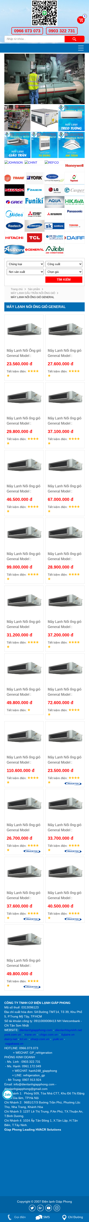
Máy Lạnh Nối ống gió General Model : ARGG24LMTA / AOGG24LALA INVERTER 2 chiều (64, 828)
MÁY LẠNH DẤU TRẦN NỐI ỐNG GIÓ (33, 293)
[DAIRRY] (75, 238)
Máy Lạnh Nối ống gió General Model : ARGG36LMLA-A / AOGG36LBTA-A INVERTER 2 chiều (64, 896)
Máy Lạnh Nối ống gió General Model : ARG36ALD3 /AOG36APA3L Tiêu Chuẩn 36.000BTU (64, 421)
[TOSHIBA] (75, 226)
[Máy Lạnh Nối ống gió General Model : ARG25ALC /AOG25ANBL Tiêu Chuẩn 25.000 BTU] (65, 330)
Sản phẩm (34, 289)
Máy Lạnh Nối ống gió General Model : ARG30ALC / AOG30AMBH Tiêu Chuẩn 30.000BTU (23, 421)
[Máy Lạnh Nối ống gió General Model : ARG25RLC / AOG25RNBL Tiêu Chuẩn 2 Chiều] (65, 533)
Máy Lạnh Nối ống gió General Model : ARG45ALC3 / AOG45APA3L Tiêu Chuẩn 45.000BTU (23, 489)
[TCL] (35, 238)
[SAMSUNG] (35, 226)
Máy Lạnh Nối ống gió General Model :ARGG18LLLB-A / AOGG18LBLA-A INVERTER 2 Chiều (23, 828)
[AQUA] (55, 202)
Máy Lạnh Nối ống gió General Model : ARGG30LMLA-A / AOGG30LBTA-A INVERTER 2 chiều (23, 896)
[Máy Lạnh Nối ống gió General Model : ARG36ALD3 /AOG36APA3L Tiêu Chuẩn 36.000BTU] (65, 397)
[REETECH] (15, 226)
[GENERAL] (35, 250)
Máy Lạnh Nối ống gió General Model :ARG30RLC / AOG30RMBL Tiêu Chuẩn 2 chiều (23, 625)
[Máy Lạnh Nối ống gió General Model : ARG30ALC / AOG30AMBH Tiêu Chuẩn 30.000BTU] (24, 397)
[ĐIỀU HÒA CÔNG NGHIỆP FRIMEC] (44, 118)
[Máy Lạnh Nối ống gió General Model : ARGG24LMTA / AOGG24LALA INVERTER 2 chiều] (65, 804)
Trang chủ (17, 289)
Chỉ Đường (75, 1217)
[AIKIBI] (55, 250)
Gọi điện (19, 1217)
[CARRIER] (55, 178)
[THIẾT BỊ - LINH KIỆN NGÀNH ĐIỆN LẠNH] (17, 118)
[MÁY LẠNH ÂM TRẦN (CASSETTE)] (71, 145)
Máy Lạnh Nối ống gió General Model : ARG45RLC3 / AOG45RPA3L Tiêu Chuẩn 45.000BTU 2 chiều (23, 692)
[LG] (55, 190)
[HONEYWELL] (75, 166)
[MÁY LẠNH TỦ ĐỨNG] (44, 145)
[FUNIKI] (35, 202)
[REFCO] (55, 162)
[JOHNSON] (15, 162)
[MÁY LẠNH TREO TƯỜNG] (71, 118)
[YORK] (35, 178)
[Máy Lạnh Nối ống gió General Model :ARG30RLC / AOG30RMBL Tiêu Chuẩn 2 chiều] (24, 601)
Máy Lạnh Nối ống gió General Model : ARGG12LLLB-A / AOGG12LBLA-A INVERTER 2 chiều (64, 760)
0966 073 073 (27, 30)
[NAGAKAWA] (75, 178)
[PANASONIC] (75, 214)
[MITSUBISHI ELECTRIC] (35, 214)
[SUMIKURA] (55, 226)
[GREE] (15, 202)
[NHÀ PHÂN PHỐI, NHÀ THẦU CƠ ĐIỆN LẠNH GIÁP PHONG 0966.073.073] (44, 13)
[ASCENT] (15, 250)
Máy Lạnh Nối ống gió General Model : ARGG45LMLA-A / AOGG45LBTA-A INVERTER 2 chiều (23, 963)
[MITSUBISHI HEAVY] (55, 214)
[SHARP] (15, 190)
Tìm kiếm (75, 39)
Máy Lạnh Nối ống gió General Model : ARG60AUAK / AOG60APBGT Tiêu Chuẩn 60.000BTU (64, 489)
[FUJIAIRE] (55, 238)
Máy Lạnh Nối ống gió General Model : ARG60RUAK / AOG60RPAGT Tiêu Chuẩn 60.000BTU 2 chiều (64, 692)
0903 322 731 (62, 30)
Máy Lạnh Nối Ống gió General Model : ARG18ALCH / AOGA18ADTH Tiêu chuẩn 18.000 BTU (24, 353)
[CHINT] (35, 162)
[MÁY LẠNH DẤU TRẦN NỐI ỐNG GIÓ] (17, 145)
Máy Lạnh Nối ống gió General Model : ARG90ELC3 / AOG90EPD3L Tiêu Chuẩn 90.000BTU (23, 557)
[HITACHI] (15, 238)
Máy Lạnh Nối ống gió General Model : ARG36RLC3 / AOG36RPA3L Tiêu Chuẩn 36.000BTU (64, 625)
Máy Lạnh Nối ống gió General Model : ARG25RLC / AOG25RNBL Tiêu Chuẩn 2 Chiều (64, 557)
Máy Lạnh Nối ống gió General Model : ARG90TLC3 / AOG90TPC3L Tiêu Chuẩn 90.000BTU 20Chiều (23, 760)
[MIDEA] (15, 214)
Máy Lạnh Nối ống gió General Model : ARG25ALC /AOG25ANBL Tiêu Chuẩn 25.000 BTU (64, 353)
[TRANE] (15, 178)
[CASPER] (75, 190)
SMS (46, 1217)
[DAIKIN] (35, 190)
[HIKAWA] (75, 202)
